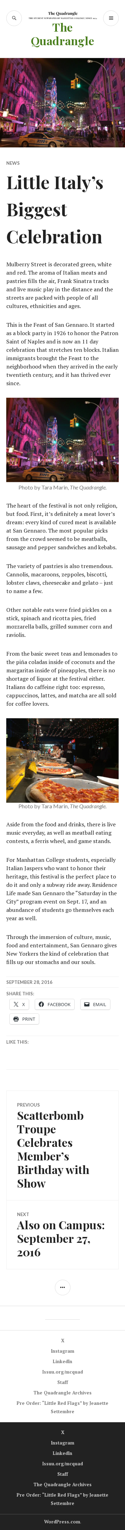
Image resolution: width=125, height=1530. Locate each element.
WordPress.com (62, 1522)
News (13, 163)
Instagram (62, 1351)
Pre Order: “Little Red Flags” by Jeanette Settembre (62, 1407)
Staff (62, 1382)
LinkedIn (62, 1361)
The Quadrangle (62, 33)
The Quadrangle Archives (62, 1393)
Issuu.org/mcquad (62, 1372)
